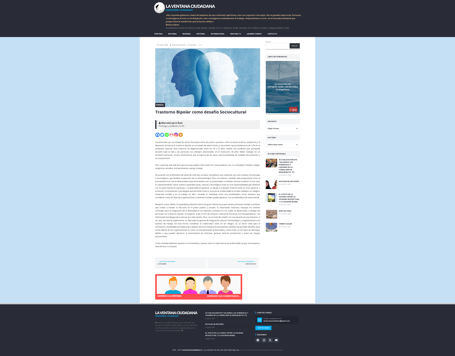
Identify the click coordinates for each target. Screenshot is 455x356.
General (193, 45)
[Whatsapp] (167, 135)
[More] (181, 135)
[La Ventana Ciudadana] (227, 7)
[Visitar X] (270, 340)
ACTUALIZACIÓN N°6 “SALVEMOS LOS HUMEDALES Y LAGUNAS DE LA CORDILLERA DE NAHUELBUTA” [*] (288, 165)
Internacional (218, 34)
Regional (186, 34)
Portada (158, 34)
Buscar (268, 42)
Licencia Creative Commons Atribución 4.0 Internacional (261, 350)
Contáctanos (263, 328)
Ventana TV (235, 34)
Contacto (272, 34)
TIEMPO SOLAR (285, 224)
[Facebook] (157, 135)
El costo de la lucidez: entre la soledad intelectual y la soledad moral (289, 198)
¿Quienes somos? (254, 34)
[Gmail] (171, 135)
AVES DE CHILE (285, 211)
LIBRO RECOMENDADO (277, 56)
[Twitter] (162, 135)
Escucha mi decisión (289, 181)
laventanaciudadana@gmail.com (277, 321)
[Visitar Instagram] (264, 340)
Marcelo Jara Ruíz (179, 45)
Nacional (200, 34)
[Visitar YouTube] (276, 340)
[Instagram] (176, 135)
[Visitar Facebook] (257, 340)
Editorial (172, 34)
